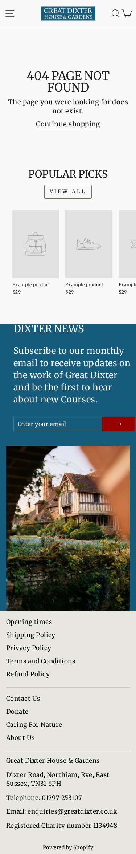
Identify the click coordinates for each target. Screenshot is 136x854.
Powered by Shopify (68, 847)
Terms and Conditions (40, 661)
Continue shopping (68, 124)
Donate (17, 712)
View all (68, 191)
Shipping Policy (30, 635)
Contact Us (23, 699)
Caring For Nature (34, 725)
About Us (20, 738)
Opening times (29, 622)
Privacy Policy (28, 648)
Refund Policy (28, 674)
